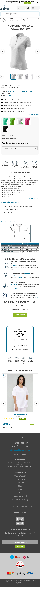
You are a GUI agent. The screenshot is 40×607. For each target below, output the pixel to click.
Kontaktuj (19, 277)
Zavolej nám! (15, 265)
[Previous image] (2, 51)
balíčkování (14, 288)
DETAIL (32, 425)
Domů (2, 19)
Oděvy (7, 19)
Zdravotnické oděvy (17, 19)
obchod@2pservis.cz (20, 450)
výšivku (27, 273)
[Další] (36, 403)
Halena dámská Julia (20, 414)
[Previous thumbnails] (1, 76)
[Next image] (37, 51)
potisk (13, 275)
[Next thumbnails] (38, 76)
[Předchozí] (4, 403)
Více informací (34, 115)
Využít (27, 3)
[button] (20, 14)
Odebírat (20, 547)
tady (36, 297)
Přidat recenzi (20, 315)
